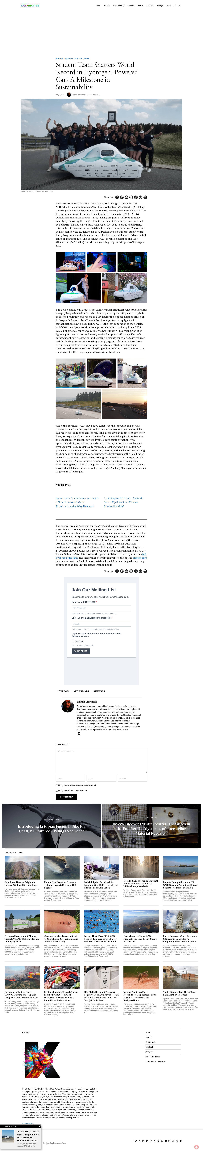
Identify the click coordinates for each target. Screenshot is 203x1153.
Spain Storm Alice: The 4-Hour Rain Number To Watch (179, 993)
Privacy (149, 1051)
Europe (59, 59)
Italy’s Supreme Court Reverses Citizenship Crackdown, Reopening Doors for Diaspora (180, 939)
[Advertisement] (101, 31)
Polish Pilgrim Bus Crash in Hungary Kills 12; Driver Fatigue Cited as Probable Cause (101, 885)
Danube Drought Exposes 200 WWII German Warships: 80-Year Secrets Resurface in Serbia (180, 885)
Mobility (69, 59)
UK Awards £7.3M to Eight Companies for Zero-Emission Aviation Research (28, 1136)
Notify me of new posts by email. (73, 790)
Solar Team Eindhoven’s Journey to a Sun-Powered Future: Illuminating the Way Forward (77, 502)
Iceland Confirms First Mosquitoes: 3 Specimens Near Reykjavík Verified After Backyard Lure (139, 996)
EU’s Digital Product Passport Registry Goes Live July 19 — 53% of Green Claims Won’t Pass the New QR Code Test (101, 996)
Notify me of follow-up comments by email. (77, 785)
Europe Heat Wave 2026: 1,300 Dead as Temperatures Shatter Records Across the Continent (100, 939)
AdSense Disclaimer (155, 1061)
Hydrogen (63, 691)
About (148, 1032)
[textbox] (60, 1103)
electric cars (140, 557)
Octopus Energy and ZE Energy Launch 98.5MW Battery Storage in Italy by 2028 (22, 939)
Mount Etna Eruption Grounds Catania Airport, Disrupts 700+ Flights (60, 885)
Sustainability (82, 59)
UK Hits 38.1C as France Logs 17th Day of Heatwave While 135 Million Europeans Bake (141, 884)
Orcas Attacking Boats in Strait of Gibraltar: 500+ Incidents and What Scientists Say (61, 939)
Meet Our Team (152, 1056)
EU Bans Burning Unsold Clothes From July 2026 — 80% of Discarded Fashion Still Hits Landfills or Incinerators (61, 996)
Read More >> (28, 1123)
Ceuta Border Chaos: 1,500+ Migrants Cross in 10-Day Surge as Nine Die (140, 939)
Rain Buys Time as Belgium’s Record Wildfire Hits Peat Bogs (21, 883)
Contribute (150, 1042)
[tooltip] (117, 197)
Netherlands (81, 691)
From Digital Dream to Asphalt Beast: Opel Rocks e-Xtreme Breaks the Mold (123, 502)
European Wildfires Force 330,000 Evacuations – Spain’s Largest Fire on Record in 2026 (21, 995)
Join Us (148, 1037)
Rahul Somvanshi (78, 94)
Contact (149, 1046)
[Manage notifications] (196, 1147)
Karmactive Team (59, 1143)
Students (99, 691)
